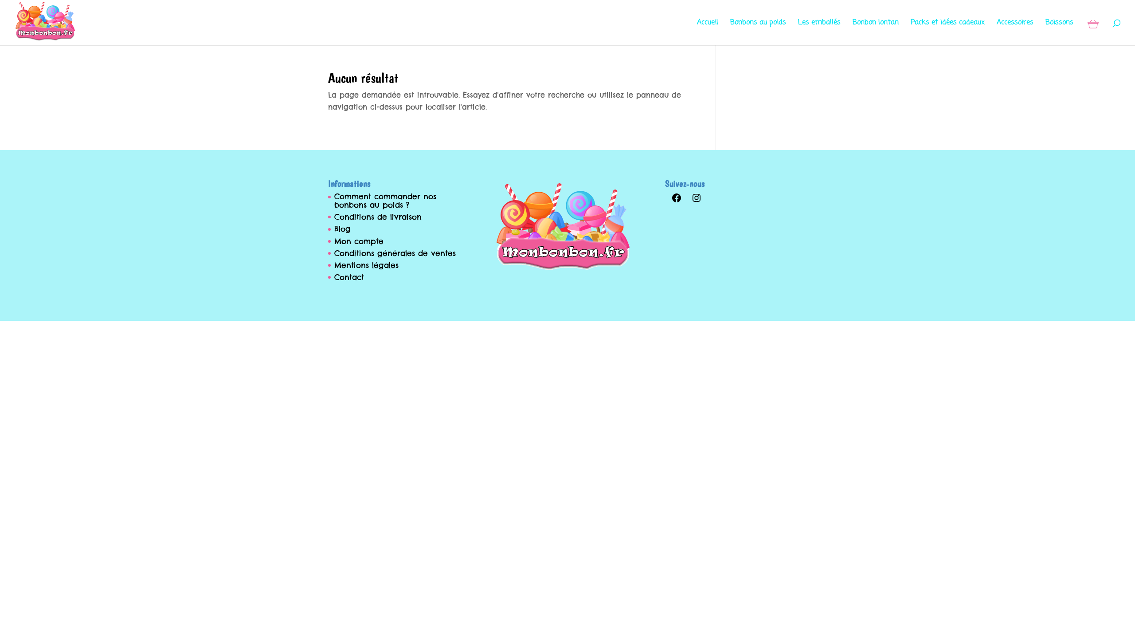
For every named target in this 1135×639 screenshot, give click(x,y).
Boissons (1059, 24)
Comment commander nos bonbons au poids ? (385, 201)
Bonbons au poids (758, 24)
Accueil (707, 24)
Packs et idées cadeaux (948, 24)
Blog (342, 229)
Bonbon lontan (876, 24)
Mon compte (359, 241)
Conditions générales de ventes (395, 253)
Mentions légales (366, 265)
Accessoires (1015, 24)
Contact (349, 277)
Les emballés (819, 24)
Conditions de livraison (378, 217)
